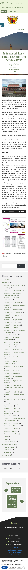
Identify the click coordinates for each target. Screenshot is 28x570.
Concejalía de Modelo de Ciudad (14, 366)
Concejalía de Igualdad (11, 342)
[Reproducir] (4, 212)
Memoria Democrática (11, 434)
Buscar (21, 266)
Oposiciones (7, 452)
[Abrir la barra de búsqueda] (14, 29)
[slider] (23, 211)
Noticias (4, 282)
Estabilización (8, 450)
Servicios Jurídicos (10, 442)
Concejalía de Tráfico (10, 416)
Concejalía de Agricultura (12, 302)
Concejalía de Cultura (10, 322)
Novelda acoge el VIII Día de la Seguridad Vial (16, 490)
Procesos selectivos (8, 444)
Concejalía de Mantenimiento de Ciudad (14, 69)
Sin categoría (6, 455)
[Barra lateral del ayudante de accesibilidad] (2, 25)
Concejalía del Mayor (10, 431)
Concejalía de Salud (10, 408)
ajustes (20, 564)
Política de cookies (15, 552)
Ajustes (19, 567)
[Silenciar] (19, 212)
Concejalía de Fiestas (10, 335)
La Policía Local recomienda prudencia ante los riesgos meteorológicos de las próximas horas (12, 501)
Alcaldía (6, 288)
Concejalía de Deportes (11, 325)
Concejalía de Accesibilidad (12, 290)
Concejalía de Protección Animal (14, 394)
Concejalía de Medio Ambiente (13, 357)
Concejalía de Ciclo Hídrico (12, 310)
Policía (6, 436)
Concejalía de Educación (11, 327)
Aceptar (4, 567)
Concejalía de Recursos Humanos (14, 399)
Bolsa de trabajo (9, 447)
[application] (14, 211)
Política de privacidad (15, 550)
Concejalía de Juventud (11, 349)
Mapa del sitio (15, 555)
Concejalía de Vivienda (11, 428)
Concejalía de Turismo (11, 423)
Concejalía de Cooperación (12, 320)
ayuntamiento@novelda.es (20, 3)
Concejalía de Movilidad (11, 373)
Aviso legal (15, 547)
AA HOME (5, 280)
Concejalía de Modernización (13, 371)
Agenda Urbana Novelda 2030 (13, 285)
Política (6, 439)
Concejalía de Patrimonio (11, 392)
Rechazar (12, 567)
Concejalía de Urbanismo (12, 426)
